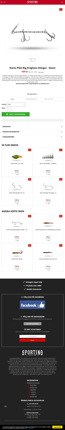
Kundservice (33, 387)
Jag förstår (57, 427)
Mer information (29, 428)
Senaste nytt (33, 396)
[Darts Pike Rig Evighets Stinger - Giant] (32, 58)
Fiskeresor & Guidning (33, 383)
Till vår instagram (32, 324)
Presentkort (33, 385)
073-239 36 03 (33, 404)
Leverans (33, 392)
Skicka (32, 340)
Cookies (33, 394)
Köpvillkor (33, 390)
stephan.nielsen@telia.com (34, 406)
